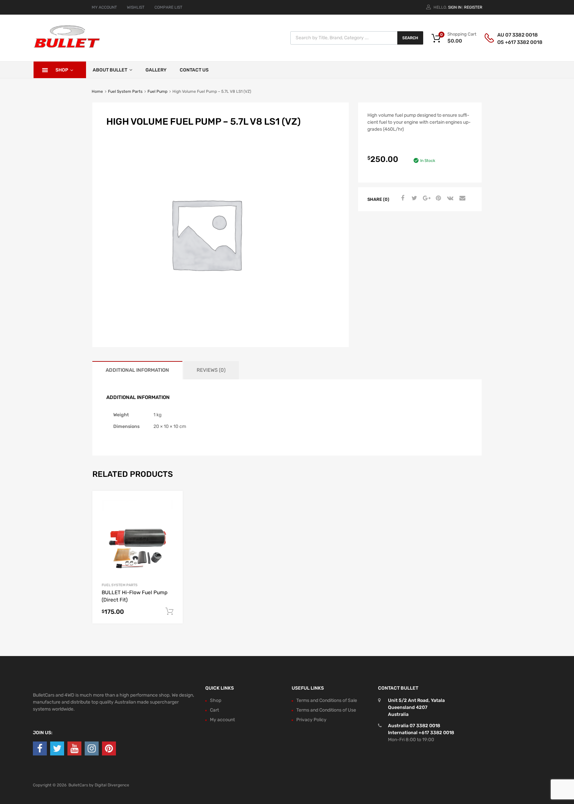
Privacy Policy (311, 720)
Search (410, 38)
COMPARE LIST (168, 7)
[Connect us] (40, 748)
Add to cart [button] (169, 611)
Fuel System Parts (125, 91)
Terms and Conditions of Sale (326, 700)
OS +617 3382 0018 (513, 42)
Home (97, 91)
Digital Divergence (112, 785)
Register (473, 7)
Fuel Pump (157, 91)
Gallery (155, 70)
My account (222, 720)
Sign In (454, 7)
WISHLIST (135, 7)
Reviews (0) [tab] (211, 370)
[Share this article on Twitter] (413, 198)
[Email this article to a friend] (461, 198)
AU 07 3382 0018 (513, 35)
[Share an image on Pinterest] (437, 198)
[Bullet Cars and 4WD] (67, 47)
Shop (61, 70)
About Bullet (110, 70)
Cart (214, 710)
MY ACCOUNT (104, 7)
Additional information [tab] (137, 370)
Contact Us (194, 70)
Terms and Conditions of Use (326, 710)
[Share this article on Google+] (425, 198)
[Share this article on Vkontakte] (449, 198)
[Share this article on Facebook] (401, 198)
